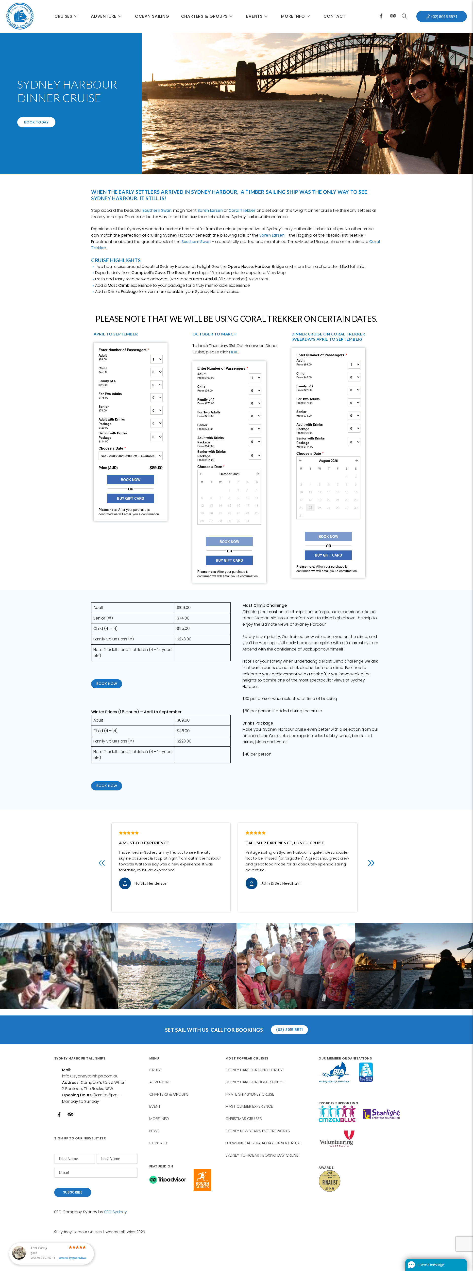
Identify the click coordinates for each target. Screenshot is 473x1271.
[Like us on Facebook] (381, 16)
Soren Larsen (210, 210)
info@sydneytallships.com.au (90, 1076)
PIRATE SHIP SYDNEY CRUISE (249, 1094)
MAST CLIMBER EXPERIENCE (249, 1106)
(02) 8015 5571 (444, 16)
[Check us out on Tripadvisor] (393, 17)
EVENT (155, 1106)
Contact (334, 16)
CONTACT (158, 1143)
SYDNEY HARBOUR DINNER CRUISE (255, 1082)
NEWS (154, 1131)
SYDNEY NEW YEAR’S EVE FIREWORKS (257, 1131)
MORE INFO (159, 1118)
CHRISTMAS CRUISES (243, 1118)
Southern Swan (156, 210)
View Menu (259, 279)
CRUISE (155, 1070)
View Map (276, 272)
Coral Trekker (242, 210)
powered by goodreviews (72, 1259)
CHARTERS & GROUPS (168, 1094)
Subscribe (73, 1192)
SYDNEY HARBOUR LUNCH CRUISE (254, 1070)
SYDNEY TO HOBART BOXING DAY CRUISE (261, 1155)
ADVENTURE (159, 1082)
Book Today (36, 122)
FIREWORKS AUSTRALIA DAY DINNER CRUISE (263, 1143)
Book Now (106, 683)
